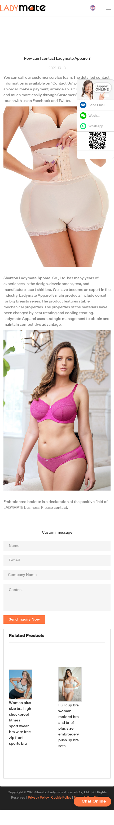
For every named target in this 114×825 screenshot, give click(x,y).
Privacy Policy (38, 797)
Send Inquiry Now (24, 619)
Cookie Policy (61, 797)
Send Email (97, 105)
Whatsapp (96, 126)
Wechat (94, 116)
